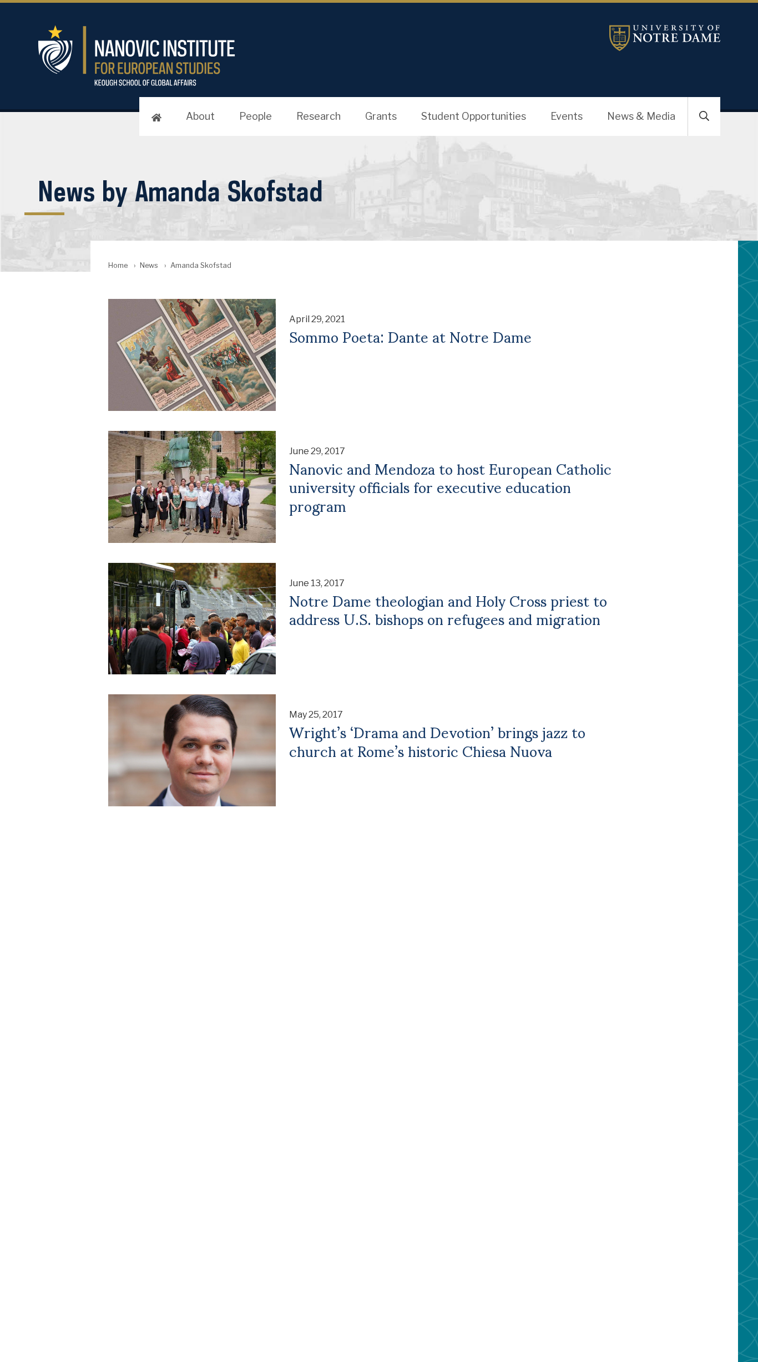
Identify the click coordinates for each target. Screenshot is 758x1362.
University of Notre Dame (664, 38)
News (149, 265)
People (255, 116)
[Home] (156, 116)
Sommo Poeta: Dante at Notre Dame (410, 336)
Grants (381, 116)
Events (566, 116)
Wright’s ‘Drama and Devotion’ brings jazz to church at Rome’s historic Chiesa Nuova (437, 740)
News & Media (641, 116)
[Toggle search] (704, 116)
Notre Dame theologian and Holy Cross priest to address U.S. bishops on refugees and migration (448, 609)
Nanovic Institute (265, 55)
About (200, 116)
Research (318, 116)
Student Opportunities (473, 116)
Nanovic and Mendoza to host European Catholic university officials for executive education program (450, 487)
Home (118, 265)
